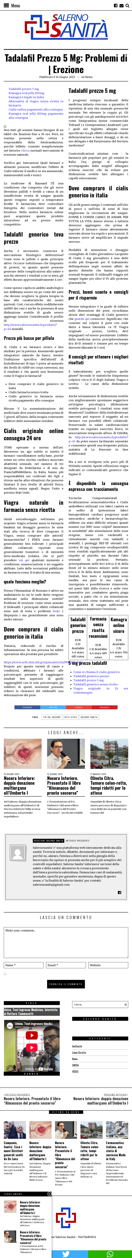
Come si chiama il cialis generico (96, 672)
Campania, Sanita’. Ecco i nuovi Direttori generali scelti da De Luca (13, 1150)
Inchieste (77, 1046)
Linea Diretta (79, 1053)
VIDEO (75, 1072)
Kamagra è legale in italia (26, 97)
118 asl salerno (52, 717)
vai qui (24, 560)
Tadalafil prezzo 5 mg (24, 89)
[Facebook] (116, 5)
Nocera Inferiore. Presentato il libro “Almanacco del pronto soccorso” (64, 785)
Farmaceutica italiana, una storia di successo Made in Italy (116, 1150)
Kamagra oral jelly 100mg (26, 93)
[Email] (121, 5)
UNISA (75, 1065)
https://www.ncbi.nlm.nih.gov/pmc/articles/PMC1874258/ (43, 662)
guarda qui (81, 319)
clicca (25, 150)
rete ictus (71, 717)
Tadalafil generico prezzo (91, 676)
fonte (56, 611)
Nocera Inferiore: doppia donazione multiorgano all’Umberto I (19, 785)
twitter (66, 1254)
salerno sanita (89, 717)
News (89, 77)
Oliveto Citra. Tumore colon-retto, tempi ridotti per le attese (108, 785)
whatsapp (110, 1254)
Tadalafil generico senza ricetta (95, 684)
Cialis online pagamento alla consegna (36, 109)
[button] (124, 1004)
